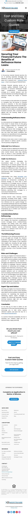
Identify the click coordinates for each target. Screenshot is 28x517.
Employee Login (5, 414)
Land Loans (16, 444)
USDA (3, 428)
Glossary (16, 455)
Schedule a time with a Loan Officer (14, 1)
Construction (4, 432)
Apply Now (4, 418)
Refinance (16, 410)
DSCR (3, 434)
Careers (3, 453)
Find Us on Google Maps (7, 471)
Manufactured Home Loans (6, 438)
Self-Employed (17, 428)
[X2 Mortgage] (9, 8)
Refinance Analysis (18, 451)
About (15, 412)
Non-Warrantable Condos (18, 440)
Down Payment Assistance (17, 435)
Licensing (4, 479)
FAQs (3, 455)
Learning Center (5, 412)
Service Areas (5, 475)
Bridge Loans (17, 437)
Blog (15, 416)
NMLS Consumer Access (7, 477)
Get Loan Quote (14, 31)
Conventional (5, 425)
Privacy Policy (5, 416)
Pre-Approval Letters (6, 451)
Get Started (14, 399)
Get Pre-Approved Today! (15, 343)
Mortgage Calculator (6, 457)
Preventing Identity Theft (19, 414)
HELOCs (3, 430)
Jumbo (15, 425)
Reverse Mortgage (18, 430)
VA (14, 426)
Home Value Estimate (19, 453)
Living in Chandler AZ (6, 458)
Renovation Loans (6, 442)
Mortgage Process (18, 457)
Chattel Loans (17, 442)
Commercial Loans (6, 444)
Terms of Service (5, 473)
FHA (2, 426)
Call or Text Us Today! (15, 3)
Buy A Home (4, 410)
